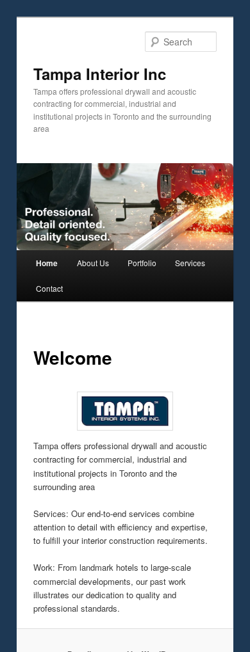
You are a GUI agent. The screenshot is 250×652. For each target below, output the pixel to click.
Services (190, 262)
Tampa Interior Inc (99, 73)
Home (47, 263)
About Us (93, 262)
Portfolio (142, 262)
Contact (49, 288)
